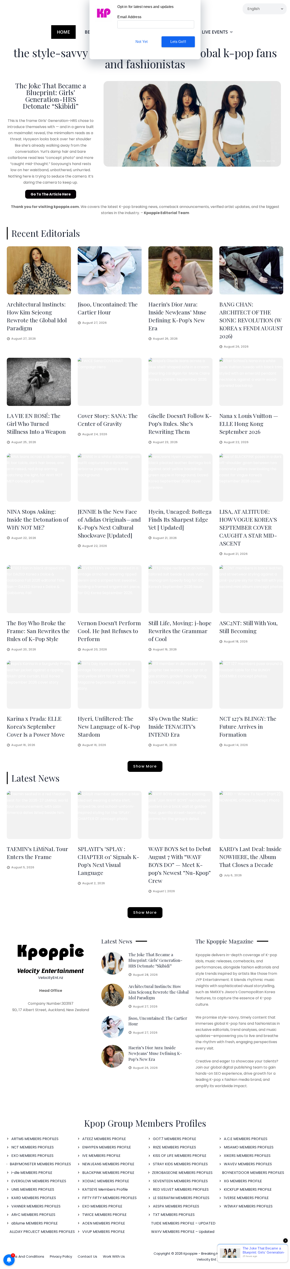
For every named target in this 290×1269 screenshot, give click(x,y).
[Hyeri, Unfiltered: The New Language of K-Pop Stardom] (110, 685)
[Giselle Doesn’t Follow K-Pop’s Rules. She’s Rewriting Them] (180, 382)
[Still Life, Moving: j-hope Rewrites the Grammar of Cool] (180, 589)
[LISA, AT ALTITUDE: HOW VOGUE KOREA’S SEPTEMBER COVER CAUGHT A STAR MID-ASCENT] (251, 478)
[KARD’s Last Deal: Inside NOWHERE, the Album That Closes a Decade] (251, 815)
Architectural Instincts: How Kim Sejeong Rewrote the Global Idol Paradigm (158, 992)
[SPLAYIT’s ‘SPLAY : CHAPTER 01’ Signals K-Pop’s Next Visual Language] (110, 815)
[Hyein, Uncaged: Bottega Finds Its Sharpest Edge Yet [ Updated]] (180, 478)
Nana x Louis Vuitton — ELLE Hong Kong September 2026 (248, 423)
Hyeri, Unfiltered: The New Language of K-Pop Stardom (109, 726)
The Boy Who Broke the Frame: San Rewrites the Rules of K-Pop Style (38, 630)
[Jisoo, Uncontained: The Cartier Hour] (110, 270)
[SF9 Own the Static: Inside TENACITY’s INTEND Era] (180, 685)
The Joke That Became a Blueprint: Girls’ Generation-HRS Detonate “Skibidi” (50, 96)
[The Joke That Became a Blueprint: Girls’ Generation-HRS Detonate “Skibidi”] (112, 963)
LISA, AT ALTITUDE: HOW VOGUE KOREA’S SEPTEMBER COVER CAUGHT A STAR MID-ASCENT (248, 527)
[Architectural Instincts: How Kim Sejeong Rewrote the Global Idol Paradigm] (39, 270)
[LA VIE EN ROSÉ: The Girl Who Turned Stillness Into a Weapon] (39, 382)
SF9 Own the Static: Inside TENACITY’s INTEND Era (173, 726)
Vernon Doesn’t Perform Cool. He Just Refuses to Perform (109, 630)
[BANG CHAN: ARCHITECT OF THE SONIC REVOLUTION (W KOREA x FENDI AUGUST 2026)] (251, 270)
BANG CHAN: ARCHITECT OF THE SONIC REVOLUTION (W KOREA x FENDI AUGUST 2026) (251, 320)
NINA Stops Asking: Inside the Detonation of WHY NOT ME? (37, 519)
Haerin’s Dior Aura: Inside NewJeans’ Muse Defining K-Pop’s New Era (155, 1053)
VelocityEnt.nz (50, 977)
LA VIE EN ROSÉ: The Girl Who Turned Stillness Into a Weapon (36, 423)
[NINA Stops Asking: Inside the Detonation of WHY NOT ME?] (39, 478)
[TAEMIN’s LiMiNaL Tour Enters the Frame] (39, 815)
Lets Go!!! (178, 42)
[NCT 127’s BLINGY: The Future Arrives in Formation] (251, 685)
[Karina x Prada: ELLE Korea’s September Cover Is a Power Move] (39, 685)
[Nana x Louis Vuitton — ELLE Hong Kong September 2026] (251, 382)
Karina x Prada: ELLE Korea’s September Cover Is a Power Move (36, 726)
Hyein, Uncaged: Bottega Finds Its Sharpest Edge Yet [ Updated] (180, 519)
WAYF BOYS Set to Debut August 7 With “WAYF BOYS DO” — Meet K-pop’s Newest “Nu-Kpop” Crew (179, 864)
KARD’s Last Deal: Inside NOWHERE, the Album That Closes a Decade (250, 856)
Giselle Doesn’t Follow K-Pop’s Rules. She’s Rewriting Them (180, 423)
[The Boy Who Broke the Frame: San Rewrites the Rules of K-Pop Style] (39, 589)
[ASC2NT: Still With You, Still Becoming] (251, 589)
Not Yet (141, 42)
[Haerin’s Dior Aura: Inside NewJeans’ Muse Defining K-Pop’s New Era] (180, 270)
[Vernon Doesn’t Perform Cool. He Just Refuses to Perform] (110, 589)
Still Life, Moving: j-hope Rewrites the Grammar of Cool (180, 630)
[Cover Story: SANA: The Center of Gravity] (110, 382)
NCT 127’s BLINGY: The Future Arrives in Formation (247, 726)
